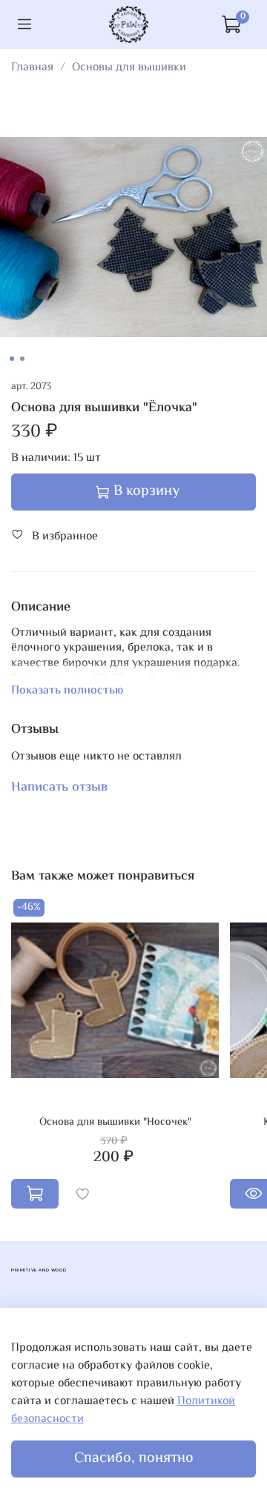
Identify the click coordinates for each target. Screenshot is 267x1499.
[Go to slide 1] (12, 358)
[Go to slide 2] (22, 358)
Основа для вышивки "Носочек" (115, 1122)
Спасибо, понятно (134, 1458)
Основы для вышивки (129, 68)
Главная (32, 68)
